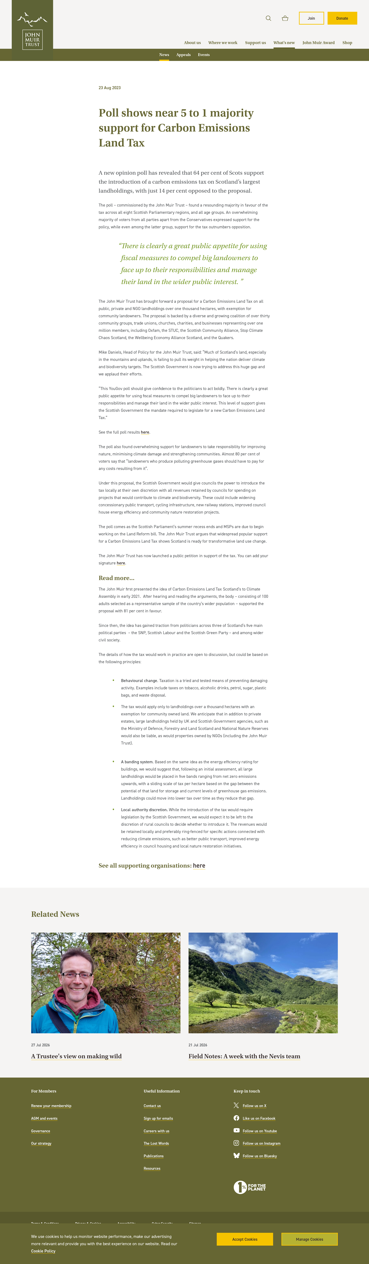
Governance (40, 1130)
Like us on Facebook (259, 1118)
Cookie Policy (43, 1251)
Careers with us (156, 1130)
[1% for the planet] (250, 1187)
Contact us (152, 1105)
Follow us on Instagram (261, 1143)
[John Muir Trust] (32, 30)
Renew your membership (51, 1105)
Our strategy (41, 1143)
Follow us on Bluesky (260, 1155)
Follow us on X (254, 1105)
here (145, 432)
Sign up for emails (158, 1118)
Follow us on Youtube (260, 1130)
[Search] (268, 18)
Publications (154, 1155)
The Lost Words (156, 1143)
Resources (152, 1168)
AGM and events (44, 1118)
